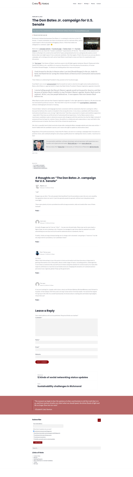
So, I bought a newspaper (38, 165)
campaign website (44, 49)
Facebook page (57, 49)
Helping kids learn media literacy (40, 168)
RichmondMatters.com (82, 30)
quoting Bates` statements (88, 102)
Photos (93, 3)
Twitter (35, 462)
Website (38, 354)
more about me (86, 143)
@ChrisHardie (94, 147)
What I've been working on (39, 166)
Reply (37, 210)
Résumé (35, 457)
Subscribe (61, 147)
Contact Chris (37, 456)
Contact (99, 3)
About (79, 3)
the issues (38, 63)
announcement (51, 84)
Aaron (42, 186)
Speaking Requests (38, 459)
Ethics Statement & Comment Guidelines (43, 460)
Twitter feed (67, 49)
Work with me (72, 143)
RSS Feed (36, 463)
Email (37, 347)
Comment (38, 317)
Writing (86, 3)
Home (74, 3)
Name (37, 340)
